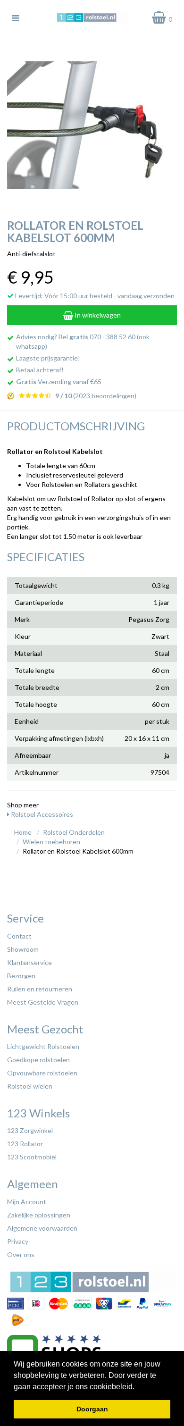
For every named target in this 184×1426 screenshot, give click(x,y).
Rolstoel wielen (29, 1086)
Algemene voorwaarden (42, 1228)
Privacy (17, 1241)
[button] (137, 1387)
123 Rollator (25, 1144)
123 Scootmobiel (32, 1157)
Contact (19, 936)
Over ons (20, 1254)
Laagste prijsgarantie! (48, 358)
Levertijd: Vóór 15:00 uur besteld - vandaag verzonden (94, 296)
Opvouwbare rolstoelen (42, 1073)
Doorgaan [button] (92, 1409)
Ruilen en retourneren (39, 989)
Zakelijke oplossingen (38, 1215)
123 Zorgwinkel (30, 1130)
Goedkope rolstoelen (38, 1060)
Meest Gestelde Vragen (42, 1002)
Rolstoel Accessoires (41, 814)
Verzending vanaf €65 (58, 381)
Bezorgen (21, 976)
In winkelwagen (97, 315)
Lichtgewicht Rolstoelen (43, 1046)
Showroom (23, 949)
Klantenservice (29, 962)
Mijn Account (26, 1202)
